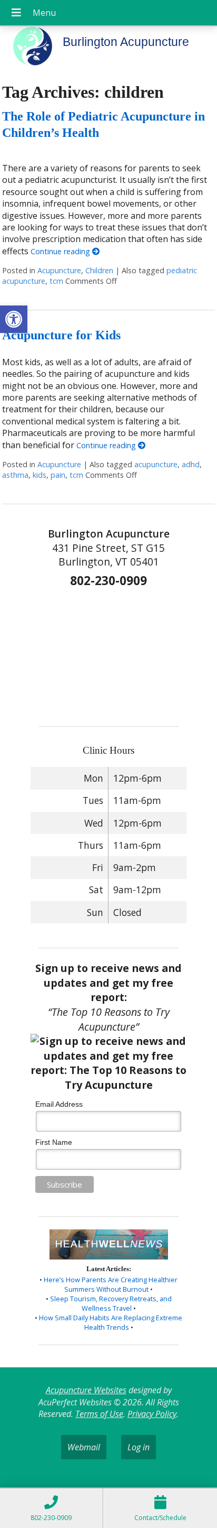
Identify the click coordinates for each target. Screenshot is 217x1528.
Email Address (59, 1104)
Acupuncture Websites (86, 1390)
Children (99, 270)
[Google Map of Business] (108, 654)
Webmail (83, 1447)
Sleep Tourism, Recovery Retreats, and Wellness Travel (111, 1303)
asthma (15, 475)
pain (58, 475)
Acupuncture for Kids (61, 335)
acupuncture (155, 464)
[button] (13, 319)
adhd (191, 464)
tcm (56, 281)
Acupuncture (59, 270)
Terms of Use (99, 1414)
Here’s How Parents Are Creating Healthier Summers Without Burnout (110, 1284)
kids (39, 475)
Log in (138, 1447)
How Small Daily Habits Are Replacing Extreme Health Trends (110, 1322)
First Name (53, 1142)
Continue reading (61, 251)
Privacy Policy (151, 1414)
